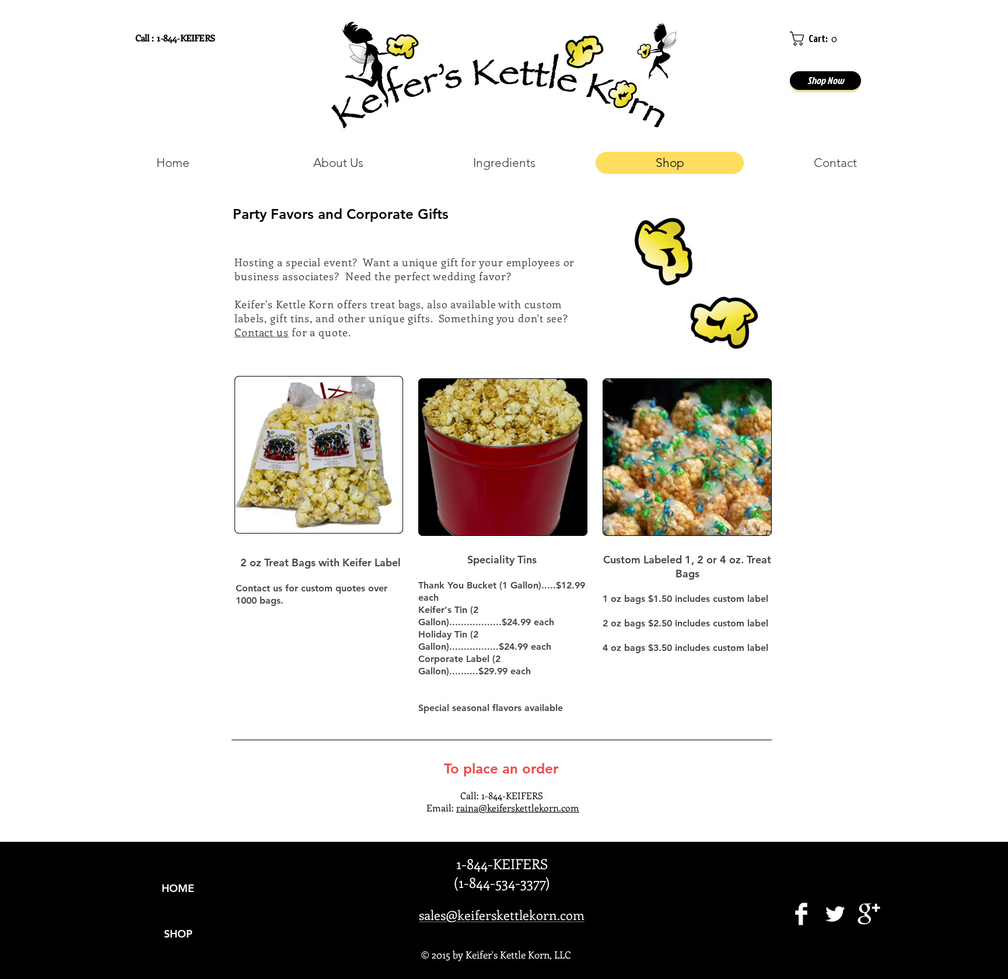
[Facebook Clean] (801, 914)
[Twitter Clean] (835, 914)
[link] (816, 39)
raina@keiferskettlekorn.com (517, 808)
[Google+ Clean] (869, 914)
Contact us (262, 332)
